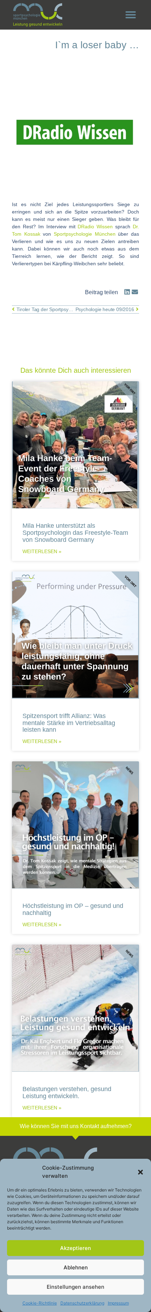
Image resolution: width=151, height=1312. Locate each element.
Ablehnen (76, 1267)
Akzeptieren (75, 1248)
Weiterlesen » (41, 551)
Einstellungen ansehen (75, 1286)
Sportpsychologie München (85, 234)
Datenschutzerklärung (82, 1303)
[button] (140, 1172)
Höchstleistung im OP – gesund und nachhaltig (72, 909)
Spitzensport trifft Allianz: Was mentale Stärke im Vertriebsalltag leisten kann (68, 723)
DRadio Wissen (95, 226)
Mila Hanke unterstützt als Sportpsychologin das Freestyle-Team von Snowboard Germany (75, 532)
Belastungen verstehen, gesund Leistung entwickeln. (66, 1092)
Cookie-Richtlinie (39, 1303)
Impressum (118, 1303)
